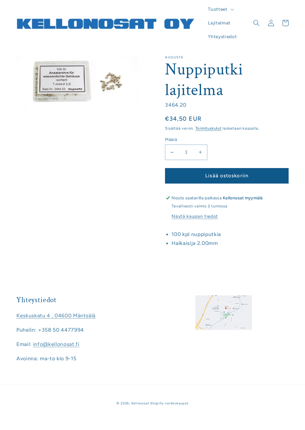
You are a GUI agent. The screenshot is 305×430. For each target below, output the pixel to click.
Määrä (171, 139)
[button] (220, 9)
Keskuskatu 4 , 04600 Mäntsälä (56, 315)
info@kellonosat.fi (56, 344)
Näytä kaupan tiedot (195, 216)
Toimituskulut (208, 128)
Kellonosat (140, 403)
